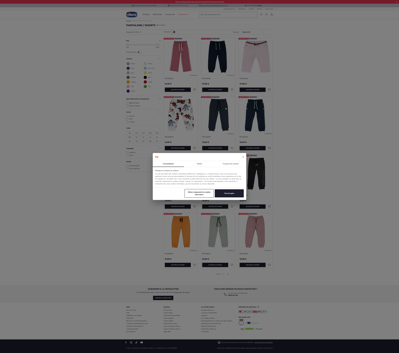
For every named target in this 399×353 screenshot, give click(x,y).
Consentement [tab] (168, 164)
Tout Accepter (229, 193)
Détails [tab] (199, 164)
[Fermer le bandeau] (243, 157)
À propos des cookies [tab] (231, 164)
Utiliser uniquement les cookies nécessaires (199, 193)
